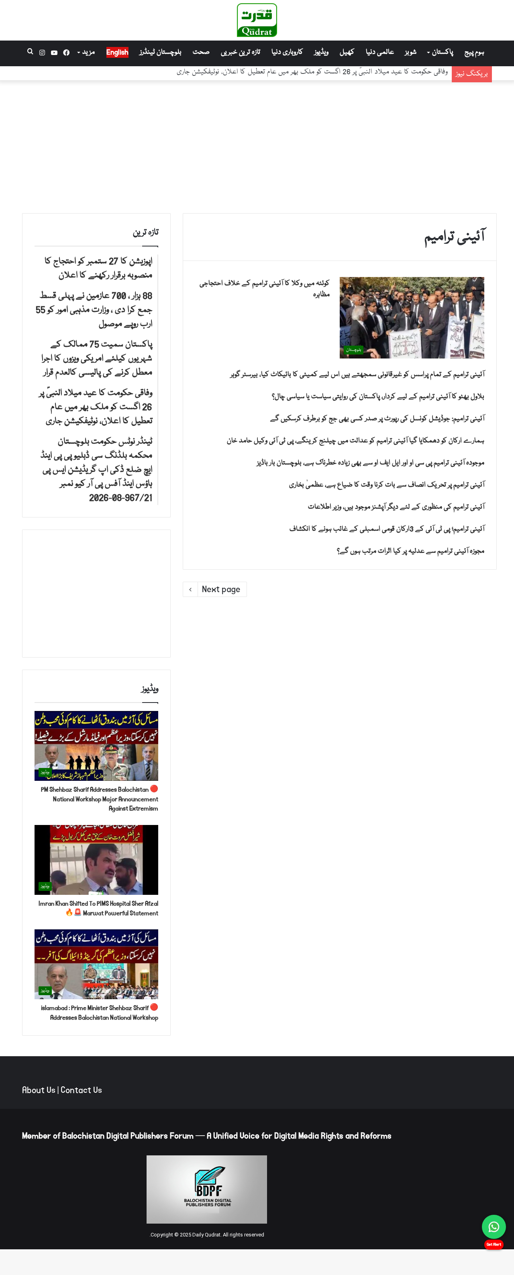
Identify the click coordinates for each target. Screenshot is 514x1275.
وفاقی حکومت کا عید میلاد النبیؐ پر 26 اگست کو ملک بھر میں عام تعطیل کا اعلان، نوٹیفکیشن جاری (312, 73)
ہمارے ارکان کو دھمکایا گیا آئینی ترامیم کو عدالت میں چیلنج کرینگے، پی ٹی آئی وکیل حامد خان (355, 441)
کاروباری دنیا (287, 52)
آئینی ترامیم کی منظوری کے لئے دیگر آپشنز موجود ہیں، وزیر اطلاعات (396, 507)
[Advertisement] (257, 145)
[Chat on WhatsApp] (494, 1227)
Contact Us (81, 1090)
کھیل (347, 52)
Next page (221, 589)
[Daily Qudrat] (257, 20)
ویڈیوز (321, 52)
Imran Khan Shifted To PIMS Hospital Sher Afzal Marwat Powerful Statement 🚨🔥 (98, 908)
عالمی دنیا (380, 52)
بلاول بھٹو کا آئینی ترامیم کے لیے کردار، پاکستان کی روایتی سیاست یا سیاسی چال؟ (378, 396)
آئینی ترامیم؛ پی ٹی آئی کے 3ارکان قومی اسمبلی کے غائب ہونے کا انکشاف (387, 529)
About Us (38, 1090)
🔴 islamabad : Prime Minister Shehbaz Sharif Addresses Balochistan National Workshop (99, 1012)
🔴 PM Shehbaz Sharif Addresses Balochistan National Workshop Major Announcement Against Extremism (99, 799)
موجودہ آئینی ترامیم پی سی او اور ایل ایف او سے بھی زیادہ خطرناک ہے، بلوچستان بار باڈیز (370, 463)
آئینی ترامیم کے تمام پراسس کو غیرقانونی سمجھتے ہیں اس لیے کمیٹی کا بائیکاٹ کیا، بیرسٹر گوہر (357, 374)
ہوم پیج (474, 52)
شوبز (410, 52)
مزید (88, 52)
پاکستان (442, 52)
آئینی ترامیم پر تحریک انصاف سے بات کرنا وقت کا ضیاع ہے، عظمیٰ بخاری (386, 485)
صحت (201, 52)
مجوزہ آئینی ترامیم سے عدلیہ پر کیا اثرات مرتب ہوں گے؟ (410, 551)
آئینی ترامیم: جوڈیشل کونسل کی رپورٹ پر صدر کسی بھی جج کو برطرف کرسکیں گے (377, 418)
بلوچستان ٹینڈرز (161, 52)
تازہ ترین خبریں (240, 52)
